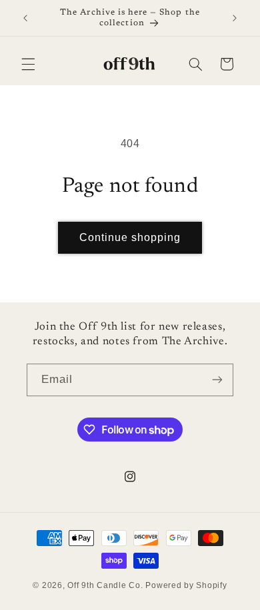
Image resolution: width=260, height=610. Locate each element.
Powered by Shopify (186, 585)
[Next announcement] (234, 18)
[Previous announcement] (25, 18)
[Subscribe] (217, 380)
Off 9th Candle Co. (105, 585)
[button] (28, 64)
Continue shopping (130, 237)
